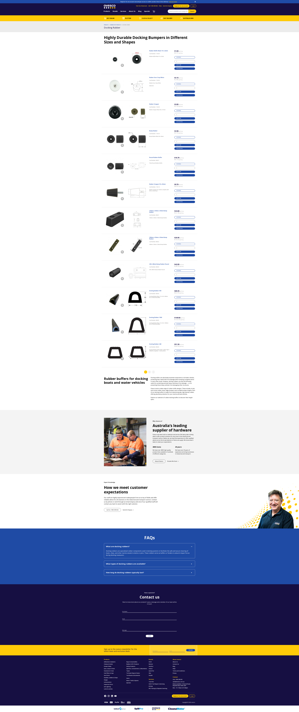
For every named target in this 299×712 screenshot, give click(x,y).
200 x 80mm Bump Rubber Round (159, 264)
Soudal (150, 675)
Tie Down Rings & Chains (133, 673)
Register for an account (181, 6)
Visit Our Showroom (141, 6)
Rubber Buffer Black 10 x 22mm (158, 51)
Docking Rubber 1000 (155, 317)
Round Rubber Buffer (155, 157)
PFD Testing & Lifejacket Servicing (158, 688)
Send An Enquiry (167, 6)
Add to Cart (178, 65)
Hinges (106, 680)
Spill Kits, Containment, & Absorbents (136, 668)
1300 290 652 (179, 679)
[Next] (153, 372)
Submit (149, 636)
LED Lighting (107, 686)
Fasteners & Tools (109, 671)
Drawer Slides (107, 666)
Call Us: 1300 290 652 (112, 510)
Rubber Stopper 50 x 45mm (157, 184)
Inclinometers (107, 682)
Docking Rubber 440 (155, 344)
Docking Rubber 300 (155, 291)
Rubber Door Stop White (156, 77)
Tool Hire (151, 681)
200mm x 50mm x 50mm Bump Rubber (158, 238)
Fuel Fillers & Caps (109, 673)
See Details (178, 57)
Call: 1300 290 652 (153, 6)
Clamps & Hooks (108, 664)
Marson (151, 664)
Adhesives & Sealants (109, 662)
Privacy (175, 673)
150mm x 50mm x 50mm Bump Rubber (158, 211)
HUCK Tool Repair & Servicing (157, 684)
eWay (123, 702)
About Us (175, 662)
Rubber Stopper (154, 104)
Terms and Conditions (179, 671)
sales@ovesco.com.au (178, 681)
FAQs (160, 6)
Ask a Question (179, 68)
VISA (106, 702)
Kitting (151, 686)
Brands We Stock (172, 461)
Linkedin (112, 696)
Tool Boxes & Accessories (133, 675)
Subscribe (191, 650)
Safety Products (130, 666)
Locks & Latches (108, 689)
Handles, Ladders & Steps (111, 677)
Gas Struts (107, 675)
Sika (150, 673)
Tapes (128, 671)
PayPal (117, 702)
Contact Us (176, 664)
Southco (151, 666)
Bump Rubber (153, 131)
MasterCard (111, 702)
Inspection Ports (108, 684)
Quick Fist (151, 671)
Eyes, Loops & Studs (109, 668)
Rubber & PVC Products (132, 664)
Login (193, 6)
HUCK (150, 662)
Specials (128, 683)
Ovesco (151, 668)
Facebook (105, 696)
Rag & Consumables (131, 662)
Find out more (173, 1)
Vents (127, 678)
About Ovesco (159, 461)
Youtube (115, 696)
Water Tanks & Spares (132, 680)
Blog (174, 666)
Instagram (108, 696)
